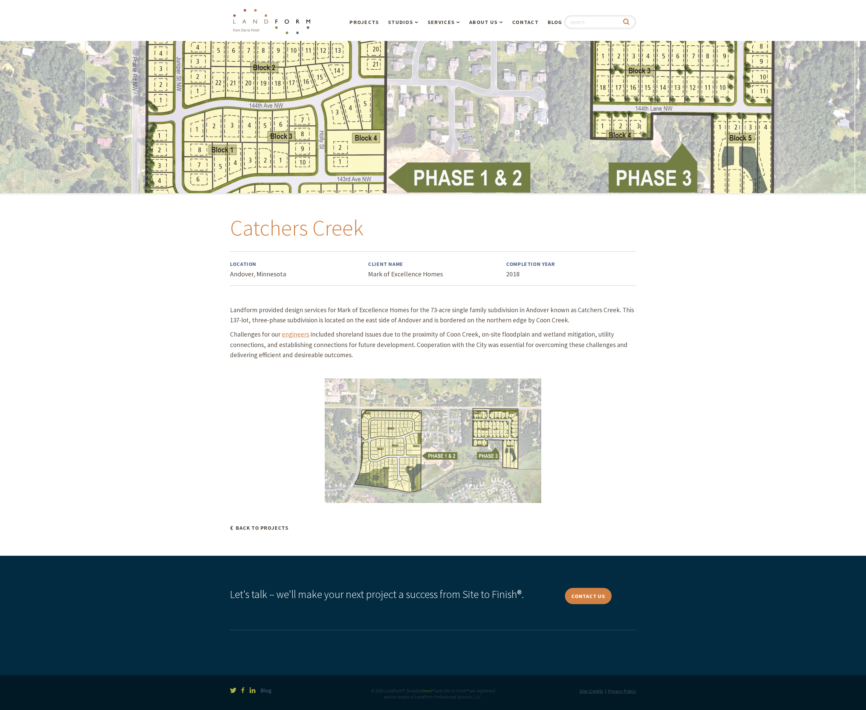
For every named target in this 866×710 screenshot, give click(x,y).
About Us (483, 22)
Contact (525, 22)
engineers (295, 334)
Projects (364, 22)
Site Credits (591, 691)
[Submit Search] (626, 22)
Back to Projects (262, 528)
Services (441, 22)
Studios (400, 22)
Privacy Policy (622, 691)
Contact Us (588, 596)
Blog (555, 22)
